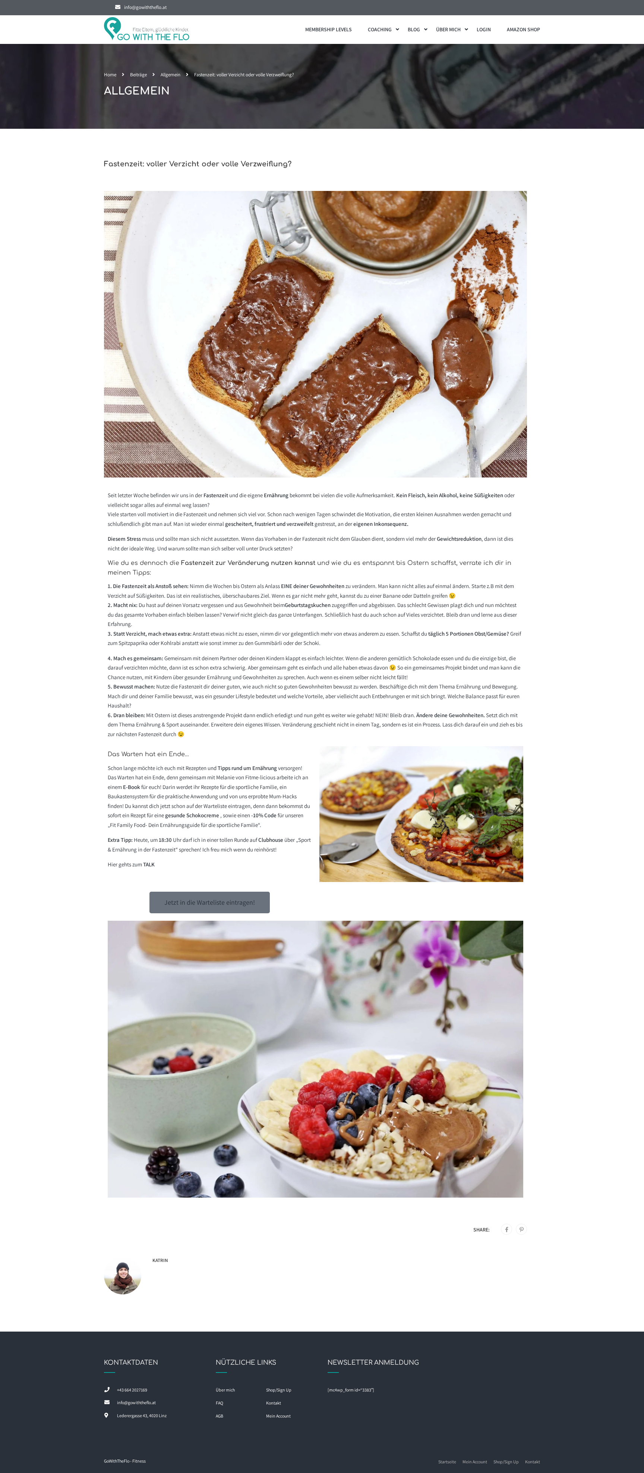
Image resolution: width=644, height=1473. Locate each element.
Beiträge (138, 74)
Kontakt (273, 1403)
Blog (414, 29)
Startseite (447, 1461)
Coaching (380, 29)
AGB (219, 1416)
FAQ (219, 1403)
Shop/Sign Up (278, 1390)
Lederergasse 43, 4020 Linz (142, 1415)
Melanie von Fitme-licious (245, 777)
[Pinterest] (522, 1229)
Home (110, 74)
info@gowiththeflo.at (145, 7)
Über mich (448, 29)
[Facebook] (506, 1229)
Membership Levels (328, 29)
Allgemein (170, 74)
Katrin (160, 1260)
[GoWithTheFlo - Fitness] (147, 29)
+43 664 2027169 (132, 1390)
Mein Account (278, 1416)
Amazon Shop (523, 29)
